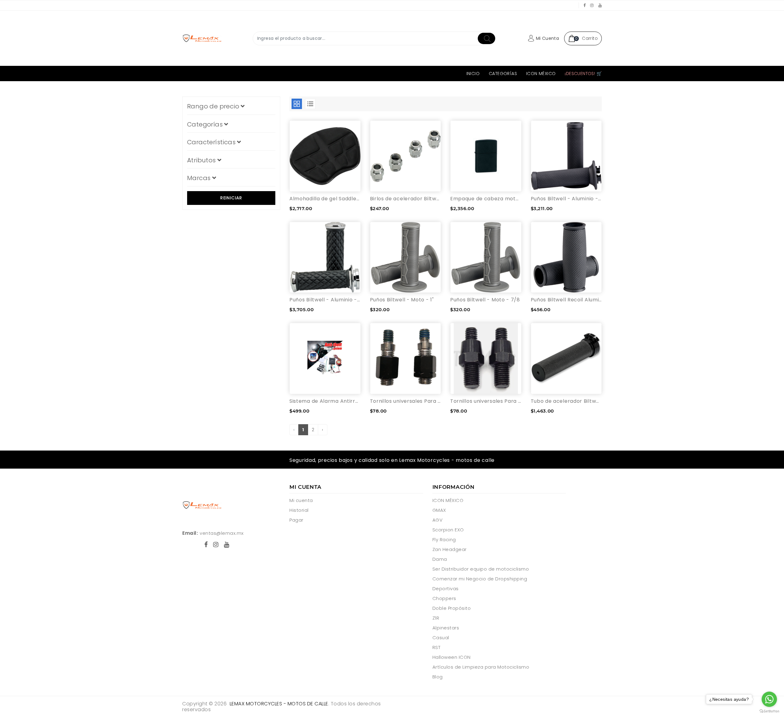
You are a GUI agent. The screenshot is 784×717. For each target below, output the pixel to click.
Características (212, 142)
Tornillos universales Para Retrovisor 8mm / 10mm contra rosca (405, 401)
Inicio (473, 73)
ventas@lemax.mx (222, 533)
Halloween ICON (451, 657)
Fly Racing (444, 539)
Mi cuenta (301, 500)
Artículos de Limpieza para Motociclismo (481, 667)
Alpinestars (445, 628)
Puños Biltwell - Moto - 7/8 (485, 299)
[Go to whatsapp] (769, 699)
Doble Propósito (451, 608)
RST (436, 647)
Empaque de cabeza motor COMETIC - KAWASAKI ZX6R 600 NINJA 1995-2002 (486, 198)
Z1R (435, 618)
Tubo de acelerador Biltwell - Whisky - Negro (566, 401)
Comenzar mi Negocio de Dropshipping (479, 578)
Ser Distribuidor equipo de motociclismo (480, 569)
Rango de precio (214, 106)
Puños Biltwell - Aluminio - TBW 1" (325, 299)
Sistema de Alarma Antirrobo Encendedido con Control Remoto (325, 401)
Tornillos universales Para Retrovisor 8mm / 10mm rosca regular (486, 401)
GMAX (439, 510)
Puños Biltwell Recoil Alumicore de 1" (566, 299)
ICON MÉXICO (541, 73)
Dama (439, 559)
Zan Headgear (449, 549)
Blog (437, 677)
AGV (437, 520)
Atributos (202, 160)
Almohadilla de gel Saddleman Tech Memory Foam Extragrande (325, 198)
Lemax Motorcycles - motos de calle (279, 703)
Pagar (296, 520)
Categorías (503, 73)
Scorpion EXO (448, 529)
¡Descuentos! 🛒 (583, 73)
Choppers (444, 598)
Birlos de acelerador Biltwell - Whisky (405, 198)
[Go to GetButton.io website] (769, 711)
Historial (299, 510)
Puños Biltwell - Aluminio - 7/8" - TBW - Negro (566, 198)
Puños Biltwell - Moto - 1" (402, 299)
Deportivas (445, 588)
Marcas (199, 178)
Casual (440, 637)
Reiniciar (231, 198)
